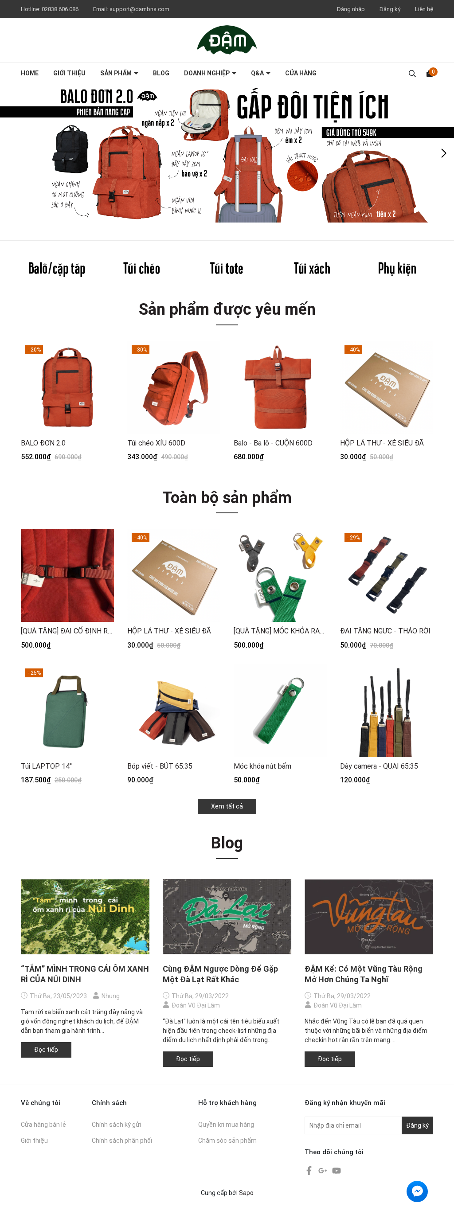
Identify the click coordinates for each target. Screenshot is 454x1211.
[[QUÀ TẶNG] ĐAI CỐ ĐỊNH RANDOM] (67, 575)
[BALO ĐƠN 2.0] (67, 387)
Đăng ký (390, 9)
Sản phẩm (116, 73)
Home (30, 73)
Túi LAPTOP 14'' (46, 766)
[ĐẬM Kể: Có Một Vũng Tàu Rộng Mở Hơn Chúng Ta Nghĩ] (369, 917)
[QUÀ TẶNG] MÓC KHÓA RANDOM (280, 631)
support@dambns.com (139, 9)
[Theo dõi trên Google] (323, 1170)
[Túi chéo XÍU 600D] (173, 387)
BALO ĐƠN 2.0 (43, 443)
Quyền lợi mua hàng (226, 1124)
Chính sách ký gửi (116, 1124)
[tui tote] (227, 269)
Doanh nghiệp (207, 73)
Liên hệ (424, 9)
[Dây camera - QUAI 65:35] (386, 710)
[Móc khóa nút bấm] (280, 710)
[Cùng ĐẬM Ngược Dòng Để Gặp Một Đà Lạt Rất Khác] (227, 917)
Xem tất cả (227, 806)
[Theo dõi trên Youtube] (336, 1170)
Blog (161, 73)
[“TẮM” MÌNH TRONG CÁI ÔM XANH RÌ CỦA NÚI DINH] (85, 917)
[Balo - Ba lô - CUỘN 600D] (280, 387)
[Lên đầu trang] (438, 1195)
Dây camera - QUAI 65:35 (379, 766)
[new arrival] (227, 153)
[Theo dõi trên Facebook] (310, 1170)
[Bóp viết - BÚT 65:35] (173, 710)
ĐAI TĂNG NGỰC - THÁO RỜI (385, 631)
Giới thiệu (69, 73)
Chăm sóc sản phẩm (227, 1140)
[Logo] (227, 39)
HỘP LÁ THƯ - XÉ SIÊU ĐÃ (382, 443)
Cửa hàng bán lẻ (43, 1124)
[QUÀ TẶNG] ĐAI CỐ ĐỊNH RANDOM (67, 631)
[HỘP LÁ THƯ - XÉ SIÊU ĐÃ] (386, 387)
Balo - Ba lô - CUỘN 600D (273, 443)
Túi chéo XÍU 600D (156, 443)
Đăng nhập (351, 9)
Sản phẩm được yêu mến (227, 309)
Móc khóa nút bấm (262, 766)
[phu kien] (397, 269)
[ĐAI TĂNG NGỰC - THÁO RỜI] (386, 575)
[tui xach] (312, 269)
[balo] (57, 269)
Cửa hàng (301, 73)
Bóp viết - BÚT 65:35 (159, 766)
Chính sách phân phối (122, 1140)
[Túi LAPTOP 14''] (67, 710)
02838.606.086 (61, 9)
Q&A (258, 73)
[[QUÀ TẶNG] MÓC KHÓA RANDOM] (280, 575)
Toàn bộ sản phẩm (227, 497)
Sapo (246, 1192)
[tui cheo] (142, 269)
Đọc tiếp (46, 1049)
